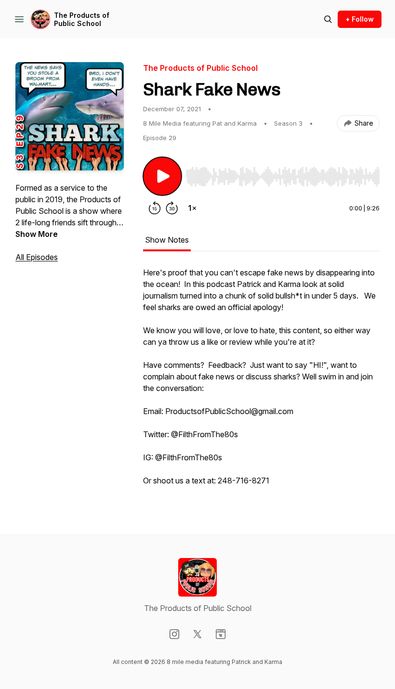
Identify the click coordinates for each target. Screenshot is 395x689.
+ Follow (359, 19)
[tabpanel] (261, 381)
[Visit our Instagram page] (174, 634)
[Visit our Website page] (220, 634)
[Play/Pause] (162, 176)
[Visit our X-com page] (197, 634)
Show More (36, 234)
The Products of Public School (81, 19)
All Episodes (36, 257)
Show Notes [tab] (167, 240)
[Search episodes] (328, 19)
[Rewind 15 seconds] (154, 208)
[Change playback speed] (192, 208)
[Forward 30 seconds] (172, 208)
